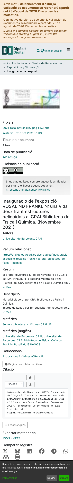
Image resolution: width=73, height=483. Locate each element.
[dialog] (36, 472)
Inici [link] (5, 63)
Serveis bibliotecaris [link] (16, 324)
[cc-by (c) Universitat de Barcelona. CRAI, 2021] (36, 170)
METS (16, 438)
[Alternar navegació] (68, 50)
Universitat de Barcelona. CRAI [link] (22, 238)
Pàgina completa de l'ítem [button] (24, 364)
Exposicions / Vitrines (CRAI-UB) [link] (24, 67)
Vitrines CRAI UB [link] (40, 324)
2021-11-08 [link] (10, 157)
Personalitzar (9, 477)
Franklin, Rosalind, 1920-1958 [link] (21, 344)
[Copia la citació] (30, 377)
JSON (6, 438)
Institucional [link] (20, 63)
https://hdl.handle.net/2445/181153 (28, 189)
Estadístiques (16, 425)
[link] (36, 128)
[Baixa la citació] (30, 384)
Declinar (51, 477)
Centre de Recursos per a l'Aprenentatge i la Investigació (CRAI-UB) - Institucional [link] (49, 63)
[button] (38, 51)
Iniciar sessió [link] (53, 50)
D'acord (63, 477)
